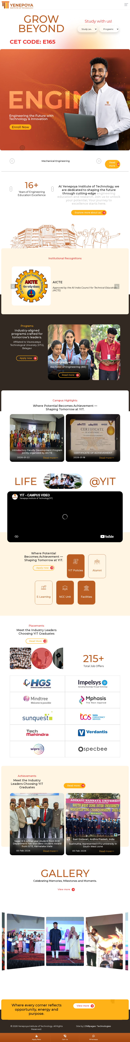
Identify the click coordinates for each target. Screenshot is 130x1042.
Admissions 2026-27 (55, 161)
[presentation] (13, 286)
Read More (35, 641)
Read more (112, 164)
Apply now (26, 358)
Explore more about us (88, 212)
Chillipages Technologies (98, 1026)
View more (64, 889)
